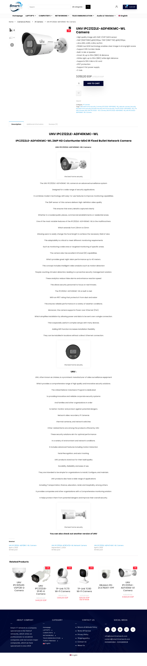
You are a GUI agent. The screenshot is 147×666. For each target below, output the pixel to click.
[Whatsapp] (126, 629)
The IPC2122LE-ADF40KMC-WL (124, 108)
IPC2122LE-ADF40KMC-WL (110, 106)
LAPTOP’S (30, 16)
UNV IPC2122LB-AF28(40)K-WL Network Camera (69, 545)
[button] (70, 28)
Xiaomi (78, 101)
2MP (81, 106)
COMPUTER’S (44, 16)
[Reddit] (120, 629)
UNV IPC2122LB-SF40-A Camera (41, 589)
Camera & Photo (23, 22)
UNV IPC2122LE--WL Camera (97, 110)
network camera (124, 106)
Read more (19, 594)
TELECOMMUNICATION (82, 16)
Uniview (81, 110)
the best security (96, 108)
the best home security (83, 108)
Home (11, 22)
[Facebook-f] (107, 629)
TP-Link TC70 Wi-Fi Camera (62, 590)
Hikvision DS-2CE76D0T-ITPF (106, 586)
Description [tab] (16, 124)
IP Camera (39, 22)
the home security (108, 108)
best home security (89, 106)
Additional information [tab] (35, 124)
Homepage (17, 16)
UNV (86, 110)
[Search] (88, 7)
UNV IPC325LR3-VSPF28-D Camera (19, 586)
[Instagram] (113, 629)
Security (133, 106)
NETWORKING (61, 16)
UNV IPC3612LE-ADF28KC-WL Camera (22, 545)
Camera (99, 106)
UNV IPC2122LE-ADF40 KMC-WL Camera (108, 545)
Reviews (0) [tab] (53, 124)
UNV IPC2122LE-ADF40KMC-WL (116, 110)
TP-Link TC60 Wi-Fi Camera (84, 590)
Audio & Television (105, 16)
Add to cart (93, 83)
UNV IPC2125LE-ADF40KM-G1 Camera (128, 586)
